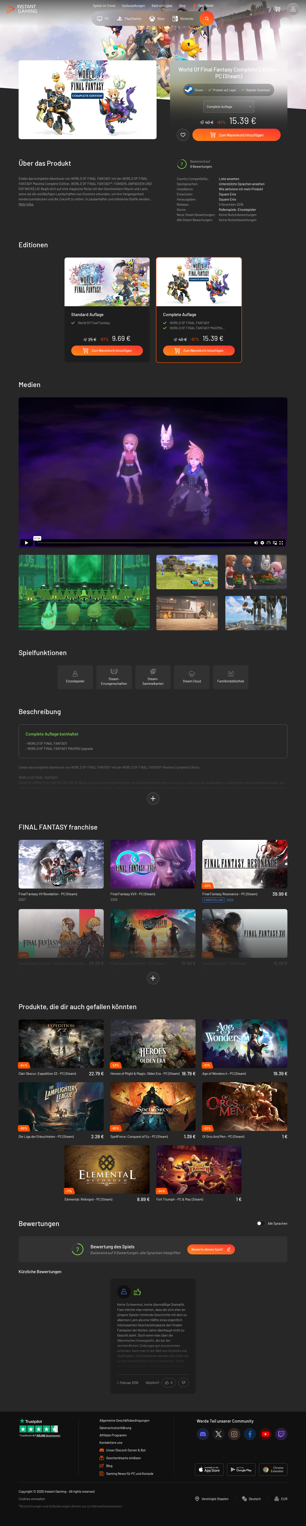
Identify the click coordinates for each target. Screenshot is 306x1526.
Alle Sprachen (277, 1223)
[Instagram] (234, 1434)
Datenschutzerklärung (115, 1428)
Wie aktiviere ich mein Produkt (241, 189)
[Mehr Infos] (153, 1335)
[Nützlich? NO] (183, 1382)
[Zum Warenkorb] (277, 9)
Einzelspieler (247, 210)
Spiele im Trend (104, 6)
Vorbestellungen (133, 6)
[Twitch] (281, 1434)
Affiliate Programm (113, 1435)
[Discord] (203, 1434)
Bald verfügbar (162, 6)
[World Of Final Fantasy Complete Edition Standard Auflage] (107, 300)
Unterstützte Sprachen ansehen (242, 184)
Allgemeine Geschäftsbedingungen (124, 1420)
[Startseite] (22, 9)
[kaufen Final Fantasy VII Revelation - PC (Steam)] (61, 864)
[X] (218, 1434)
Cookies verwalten (32, 1499)
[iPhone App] (209, 1469)
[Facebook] (250, 1434)
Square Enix (227, 194)
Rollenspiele (227, 210)
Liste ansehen (229, 179)
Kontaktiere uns (110, 1442)
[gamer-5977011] (124, 1292)
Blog (182, 6)
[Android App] (241, 1469)
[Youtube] (265, 1434)
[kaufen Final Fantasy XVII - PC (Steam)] (153, 864)
